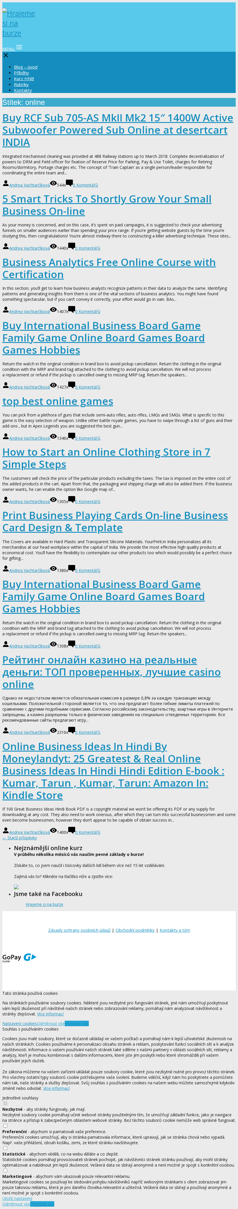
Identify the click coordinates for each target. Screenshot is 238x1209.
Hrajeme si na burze (44, 904)
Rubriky (21, 84)
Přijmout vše (77, 1023)
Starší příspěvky (19, 837)
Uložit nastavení (17, 1198)
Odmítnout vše (51, 1023)
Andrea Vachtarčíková (29, 185)
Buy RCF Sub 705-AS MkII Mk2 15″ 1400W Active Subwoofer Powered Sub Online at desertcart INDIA (117, 130)
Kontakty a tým (175, 930)
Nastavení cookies (19, 1023)
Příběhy (21, 73)
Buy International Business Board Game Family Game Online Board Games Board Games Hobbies (103, 338)
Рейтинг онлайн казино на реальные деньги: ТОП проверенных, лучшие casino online (111, 672)
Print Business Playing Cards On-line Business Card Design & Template (115, 521)
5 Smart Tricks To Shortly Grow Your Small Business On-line (107, 205)
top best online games (57, 401)
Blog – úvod (25, 67)
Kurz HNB (24, 78)
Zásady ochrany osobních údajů (79, 930)
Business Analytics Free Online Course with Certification (109, 268)
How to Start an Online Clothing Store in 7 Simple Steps (106, 458)
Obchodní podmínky (135, 930)
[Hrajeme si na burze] (19, 33)
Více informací (50, 1014)
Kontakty (23, 90)
